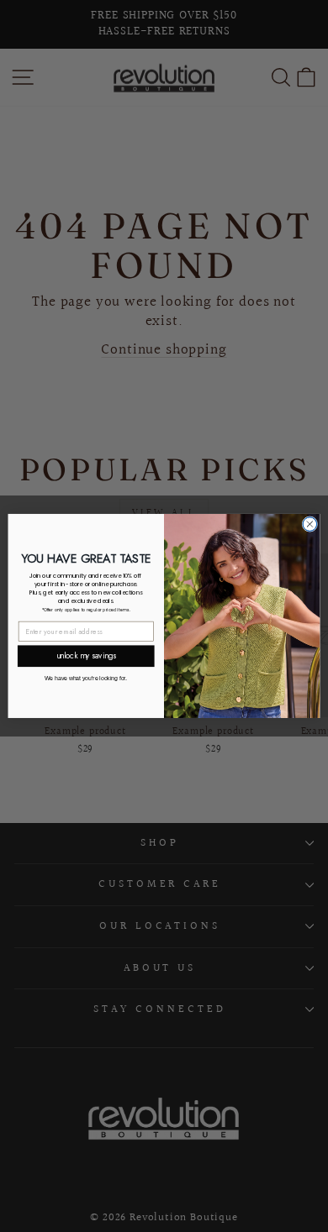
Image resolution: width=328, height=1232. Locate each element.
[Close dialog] (310, 524)
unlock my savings (86, 656)
